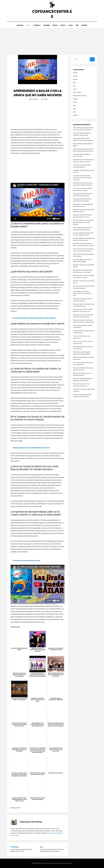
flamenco (75, 99)
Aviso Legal (47, 863)
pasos (74, 108)
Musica (55, 25)
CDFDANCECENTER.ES (52, 14)
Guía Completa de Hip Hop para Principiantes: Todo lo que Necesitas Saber (82, 293)
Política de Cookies (55, 863)
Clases (70, 25)
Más (77, 25)
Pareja (63, 25)
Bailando (20, 25)
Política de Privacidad (66, 863)
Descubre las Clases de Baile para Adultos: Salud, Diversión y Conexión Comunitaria (82, 177)
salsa (74, 112)
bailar (18, 808)
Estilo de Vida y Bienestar (79, 95)
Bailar (28, 25)
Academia (46, 25)
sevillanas (75, 115)
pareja (74, 105)
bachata (75, 76)
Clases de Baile (77, 92)
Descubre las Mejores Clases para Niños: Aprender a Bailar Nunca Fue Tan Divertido (83, 222)
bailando (75, 79)
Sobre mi (84, 25)
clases (74, 89)
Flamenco (36, 25)
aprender (75, 72)
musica (75, 102)
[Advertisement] (52, 40)
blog (74, 86)
